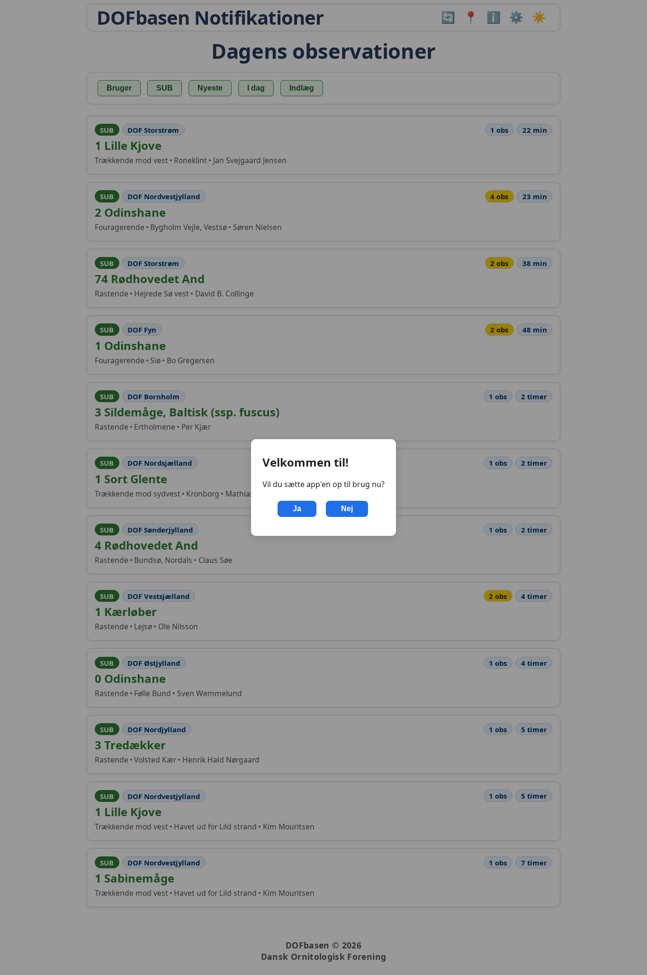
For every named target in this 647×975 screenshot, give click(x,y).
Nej (347, 509)
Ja (297, 509)
